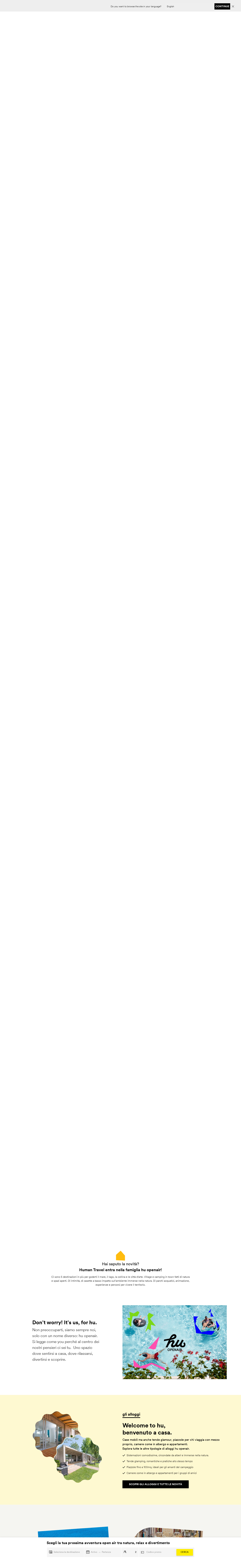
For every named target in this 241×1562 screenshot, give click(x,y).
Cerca (185, 1552)
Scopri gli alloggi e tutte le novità (155, 1484)
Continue (222, 6)
